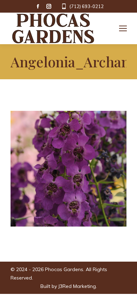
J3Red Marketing (77, 286)
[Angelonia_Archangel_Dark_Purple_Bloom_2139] (68, 169)
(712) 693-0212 (86, 6)
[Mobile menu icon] (123, 28)
